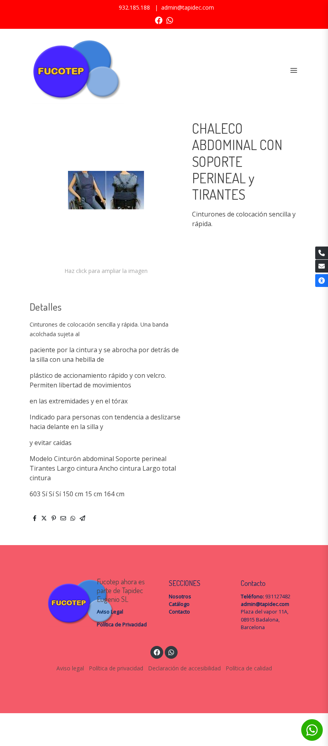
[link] (76, 70)
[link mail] (321, 266)
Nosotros (180, 596)
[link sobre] (56, 602)
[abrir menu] (294, 70)
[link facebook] (158, 20)
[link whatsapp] (169, 20)
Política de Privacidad (122, 624)
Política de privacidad (116, 668)
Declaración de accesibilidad (184, 668)
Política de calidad (249, 668)
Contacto (179, 611)
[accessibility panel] (321, 280)
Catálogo (179, 604)
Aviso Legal (110, 611)
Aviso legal (70, 668)
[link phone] (321, 253)
